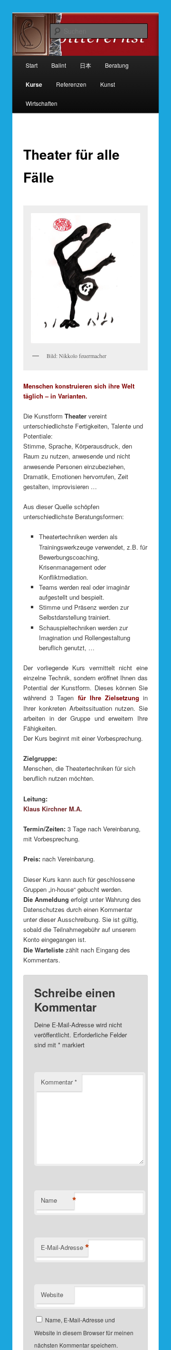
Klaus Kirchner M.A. (52, 808)
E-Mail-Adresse (64, 1247)
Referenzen (71, 84)
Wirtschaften (41, 103)
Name (57, 1200)
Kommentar (59, 1081)
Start (32, 65)
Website (52, 1294)
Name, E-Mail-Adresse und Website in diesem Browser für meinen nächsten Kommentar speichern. (83, 1332)
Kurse (34, 84)
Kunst (107, 84)
